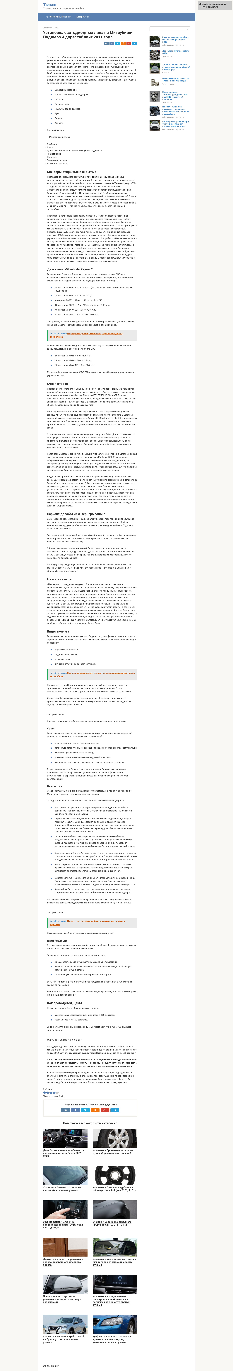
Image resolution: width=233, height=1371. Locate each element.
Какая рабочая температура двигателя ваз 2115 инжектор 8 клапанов (174, 96)
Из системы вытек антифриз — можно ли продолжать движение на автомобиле (175, 110)
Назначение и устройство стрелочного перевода (175, 79)
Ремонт (165, 73)
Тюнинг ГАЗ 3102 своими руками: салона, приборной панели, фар (176, 67)
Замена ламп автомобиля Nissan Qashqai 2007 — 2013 (175, 39)
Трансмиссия (168, 84)
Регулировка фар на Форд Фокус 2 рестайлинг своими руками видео (175, 124)
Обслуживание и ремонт (173, 45)
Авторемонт (82, 16)
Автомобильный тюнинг (58, 16)
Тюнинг (49, 4)
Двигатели (167, 56)
